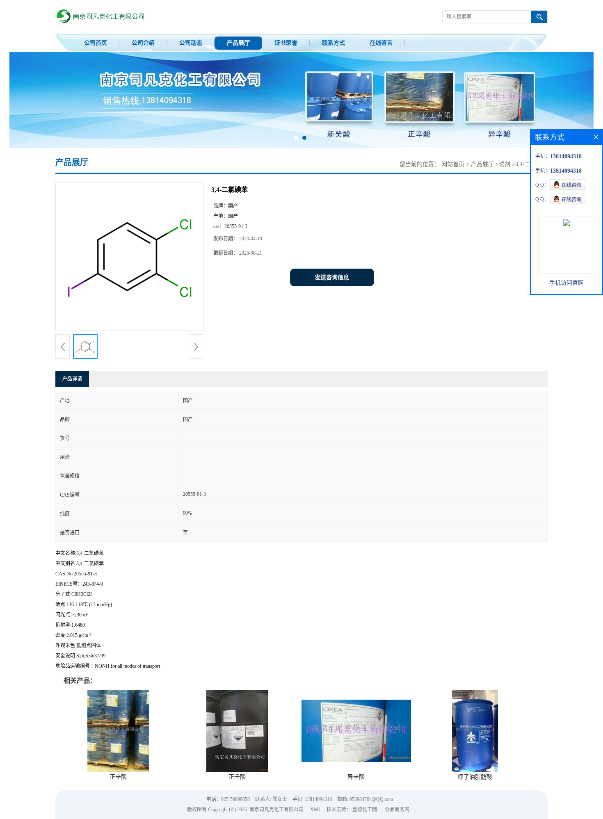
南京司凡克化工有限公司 (276, 809)
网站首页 (452, 164)
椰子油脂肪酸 (475, 777)
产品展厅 (238, 43)
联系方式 (333, 43)
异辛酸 (356, 777)
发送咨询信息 (332, 277)
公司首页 (95, 43)
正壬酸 (237, 777)
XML (315, 809)
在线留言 (381, 43)
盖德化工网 (364, 809)
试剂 (504, 164)
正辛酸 (118, 777)
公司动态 (190, 43)
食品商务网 (397, 809)
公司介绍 (143, 43)
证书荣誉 (285, 43)
